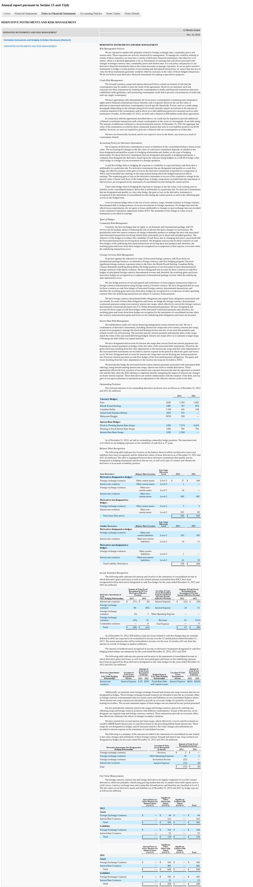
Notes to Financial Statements (58, 13)
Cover (7, 13)
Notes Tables (113, 13)
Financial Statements (26, 13)
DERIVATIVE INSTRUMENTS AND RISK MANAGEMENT (30, 46)
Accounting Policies (91, 13)
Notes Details (132, 13)
